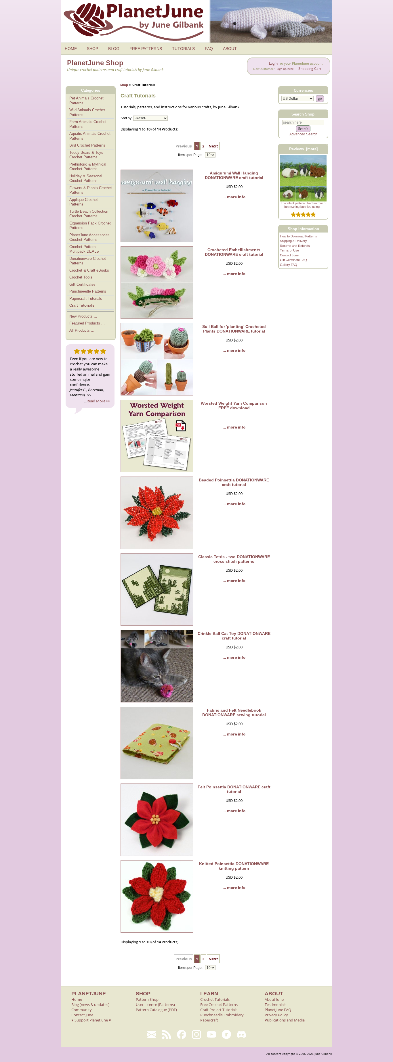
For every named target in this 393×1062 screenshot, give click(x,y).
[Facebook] (181, 1034)
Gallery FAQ (288, 264)
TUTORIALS (183, 48)
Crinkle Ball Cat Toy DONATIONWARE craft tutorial (234, 635)
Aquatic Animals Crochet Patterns (89, 136)
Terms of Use (289, 250)
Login (273, 63)
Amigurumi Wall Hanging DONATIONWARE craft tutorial (234, 175)
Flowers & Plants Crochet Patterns (90, 190)
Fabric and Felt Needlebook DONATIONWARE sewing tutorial (234, 712)
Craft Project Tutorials (218, 1009)
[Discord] (241, 1034)
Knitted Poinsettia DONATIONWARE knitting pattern (234, 866)
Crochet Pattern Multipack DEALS (84, 249)
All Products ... (81, 330)
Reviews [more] (303, 149)
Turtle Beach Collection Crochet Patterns (88, 213)
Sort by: (126, 118)
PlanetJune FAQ (278, 1009)
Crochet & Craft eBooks (89, 270)
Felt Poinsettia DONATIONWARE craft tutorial (234, 789)
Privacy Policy (276, 1014)
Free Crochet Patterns (219, 1004)
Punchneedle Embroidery (222, 1014)
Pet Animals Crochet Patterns (86, 100)
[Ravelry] (226, 1034)
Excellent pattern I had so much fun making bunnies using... (303, 204)
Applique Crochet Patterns (83, 202)
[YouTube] (211, 1034)
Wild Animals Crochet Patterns (87, 112)
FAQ (209, 48)
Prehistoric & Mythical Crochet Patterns (87, 166)
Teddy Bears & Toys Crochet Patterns (86, 155)
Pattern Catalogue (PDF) (156, 1009)
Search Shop (302, 114)
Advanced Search (303, 134)
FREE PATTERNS (145, 48)
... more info (234, 196)
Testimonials (275, 1004)
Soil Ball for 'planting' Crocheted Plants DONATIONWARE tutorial (234, 328)
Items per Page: (190, 155)
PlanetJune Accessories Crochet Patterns (89, 237)
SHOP (92, 48)
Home (76, 999)
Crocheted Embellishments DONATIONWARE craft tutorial (234, 252)
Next (213, 146)
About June (274, 999)
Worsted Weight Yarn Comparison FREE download (234, 405)
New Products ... (83, 316)
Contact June (289, 255)
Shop (124, 84)
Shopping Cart (309, 68)
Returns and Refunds (295, 245)
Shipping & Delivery (293, 241)
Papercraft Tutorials (85, 298)
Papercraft (209, 1020)
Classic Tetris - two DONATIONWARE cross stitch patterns (234, 559)
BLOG (113, 48)
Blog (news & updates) (90, 1004)
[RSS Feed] (166, 1034)
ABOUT (230, 48)
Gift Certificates (82, 284)
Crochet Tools (80, 277)
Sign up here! (286, 69)
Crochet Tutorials (215, 999)
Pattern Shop (147, 999)
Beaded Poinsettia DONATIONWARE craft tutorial (234, 482)
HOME (71, 48)
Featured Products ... (87, 323)
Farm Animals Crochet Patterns (87, 124)
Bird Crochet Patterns (87, 145)
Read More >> (98, 401)
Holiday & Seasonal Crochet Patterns (85, 178)
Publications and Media (285, 1020)
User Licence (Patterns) (155, 1004)
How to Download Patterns (298, 236)
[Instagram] (196, 1034)
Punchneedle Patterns (87, 291)
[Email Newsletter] (151, 1034)
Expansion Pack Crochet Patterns (90, 225)
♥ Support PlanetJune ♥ (91, 1020)
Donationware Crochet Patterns (87, 261)
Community (81, 1009)
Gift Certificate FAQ (293, 260)
